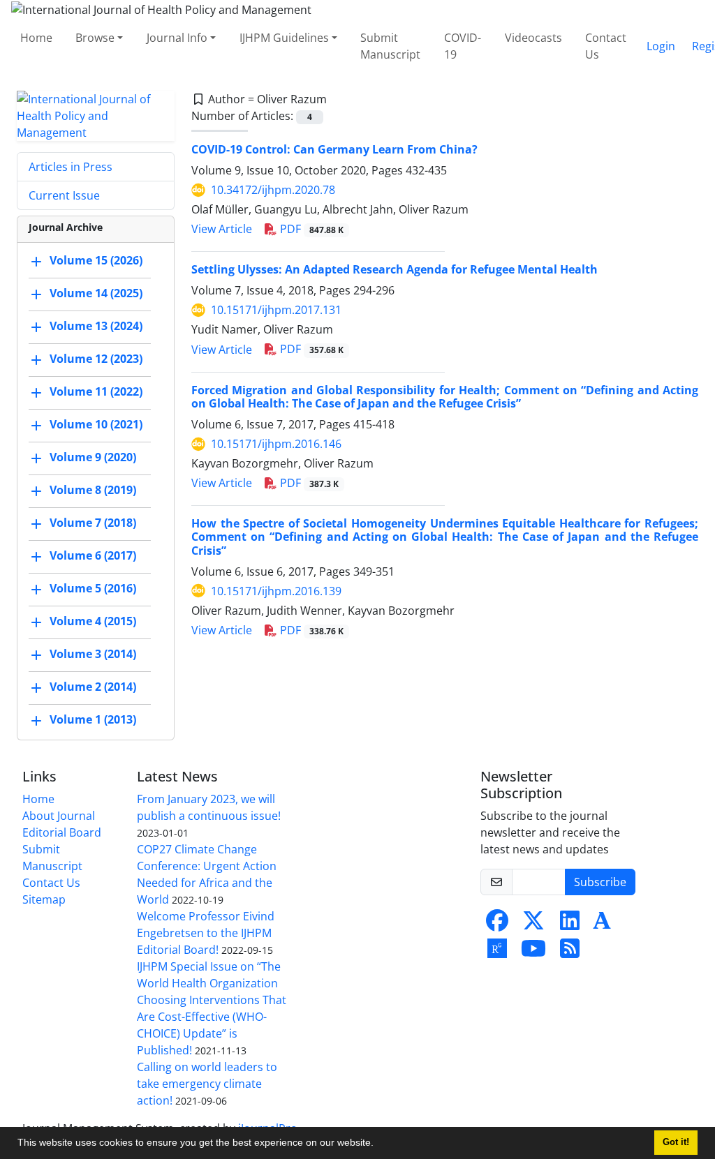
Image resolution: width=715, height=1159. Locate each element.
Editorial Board (61, 832)
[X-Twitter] (533, 924)
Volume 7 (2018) (93, 522)
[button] (378, 1144)
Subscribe (600, 882)
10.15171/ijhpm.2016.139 (276, 591)
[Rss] (570, 952)
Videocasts (533, 37)
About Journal (58, 815)
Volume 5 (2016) (93, 588)
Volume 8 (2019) (93, 490)
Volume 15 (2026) (96, 260)
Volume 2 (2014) (93, 686)
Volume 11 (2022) (96, 391)
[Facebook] (497, 924)
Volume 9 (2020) (93, 457)
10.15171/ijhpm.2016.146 (276, 443)
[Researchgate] (497, 952)
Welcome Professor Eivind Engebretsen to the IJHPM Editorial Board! (205, 932)
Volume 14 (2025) (96, 293)
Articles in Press (70, 166)
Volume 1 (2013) (93, 719)
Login (661, 46)
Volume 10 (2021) (96, 424)
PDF (310, 229)
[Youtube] (533, 952)
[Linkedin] (570, 924)
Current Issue (64, 195)
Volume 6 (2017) (93, 555)
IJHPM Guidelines (284, 37)
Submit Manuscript (390, 46)
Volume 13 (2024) (96, 326)
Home (36, 37)
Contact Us (605, 46)
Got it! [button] (676, 1142)
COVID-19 (462, 46)
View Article (221, 229)
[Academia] (601, 924)
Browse (95, 37)
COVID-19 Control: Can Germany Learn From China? (334, 149)
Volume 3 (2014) (93, 653)
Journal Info (177, 37)
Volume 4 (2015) (93, 621)
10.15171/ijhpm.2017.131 (276, 309)
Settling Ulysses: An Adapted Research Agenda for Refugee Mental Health (394, 269)
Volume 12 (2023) (96, 358)
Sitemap (44, 899)
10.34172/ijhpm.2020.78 (273, 189)
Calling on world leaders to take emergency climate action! (207, 1083)
